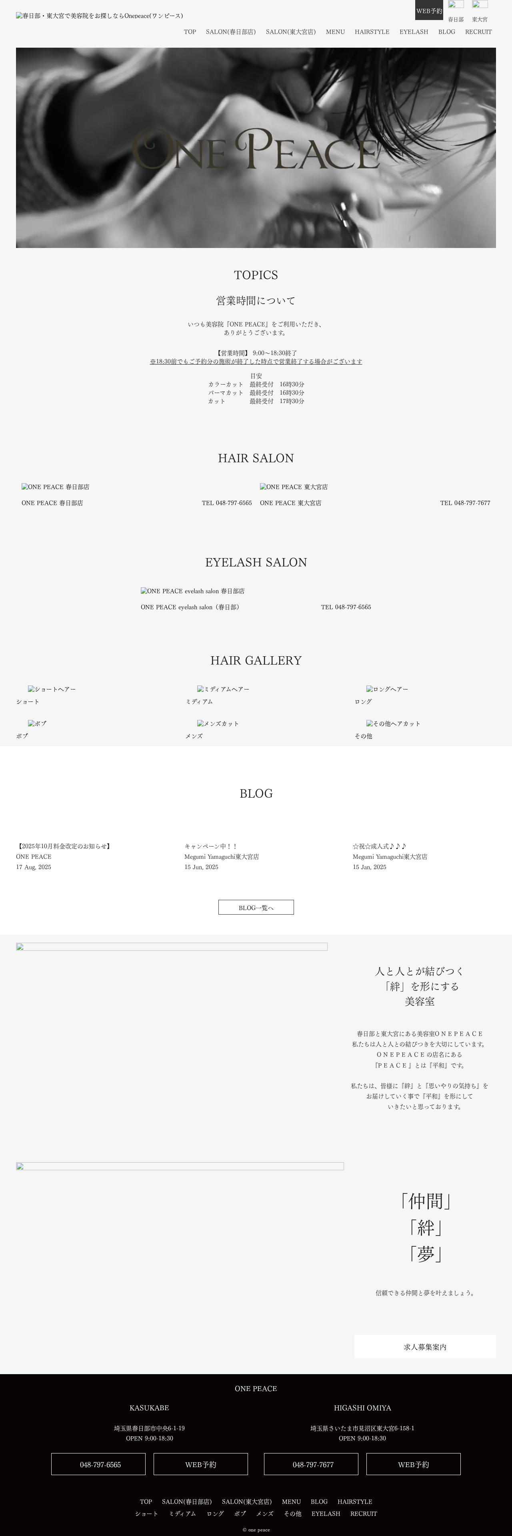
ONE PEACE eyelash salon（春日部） (191, 606)
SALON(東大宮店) (291, 31)
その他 (363, 735)
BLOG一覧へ (256, 907)
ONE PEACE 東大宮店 (291, 502)
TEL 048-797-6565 (227, 502)
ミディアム (199, 701)
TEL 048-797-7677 (465, 502)
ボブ (22, 735)
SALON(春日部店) (231, 31)
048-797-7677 (313, 1463)
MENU (335, 31)
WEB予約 (429, 10)
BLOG (446, 31)
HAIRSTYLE (372, 31)
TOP (190, 31)
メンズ (194, 735)
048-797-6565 (100, 1463)
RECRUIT (478, 31)
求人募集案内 (425, 1346)
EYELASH (414, 31)
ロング (363, 701)
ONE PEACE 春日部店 (52, 502)
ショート (28, 701)
